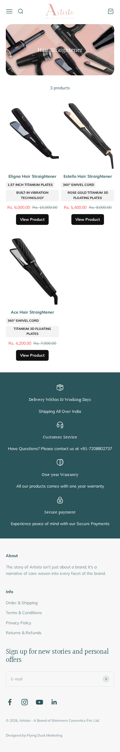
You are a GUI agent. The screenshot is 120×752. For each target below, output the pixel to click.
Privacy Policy (18, 622)
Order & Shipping (22, 602)
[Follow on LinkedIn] (54, 702)
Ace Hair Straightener (32, 312)
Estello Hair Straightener (87, 176)
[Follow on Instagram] (25, 702)
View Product (32, 219)
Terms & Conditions (24, 612)
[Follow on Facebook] (10, 702)
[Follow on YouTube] (39, 702)
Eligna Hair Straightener (32, 176)
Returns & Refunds (23, 632)
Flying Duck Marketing (44, 735)
